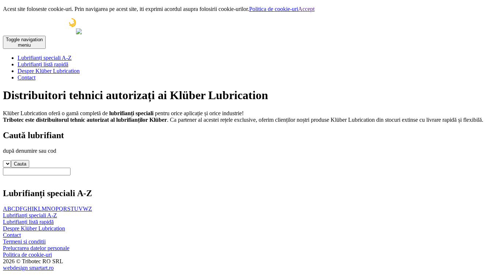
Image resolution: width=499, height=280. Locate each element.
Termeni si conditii (24, 241)
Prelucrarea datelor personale (36, 248)
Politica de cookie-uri (273, 9)
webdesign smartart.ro (28, 268)
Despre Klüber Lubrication (49, 71)
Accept (306, 9)
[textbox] (37, 171)
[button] (20, 164)
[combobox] (249, 174)
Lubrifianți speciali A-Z (45, 58)
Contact (26, 77)
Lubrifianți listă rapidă (43, 64)
